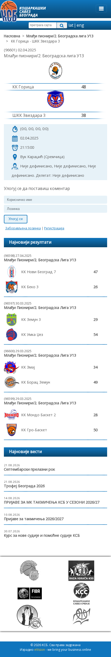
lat (70, 25)
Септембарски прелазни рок (29, 469)
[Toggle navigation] (101, 8)
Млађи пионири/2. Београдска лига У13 (59, 35)
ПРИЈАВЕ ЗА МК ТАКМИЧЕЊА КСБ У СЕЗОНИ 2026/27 (51, 502)
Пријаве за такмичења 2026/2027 (34, 518)
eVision (40, 649)
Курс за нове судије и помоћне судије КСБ (42, 535)
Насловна (12, 35)
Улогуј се (16, 219)
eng (80, 25)
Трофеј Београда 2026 (24, 485)
